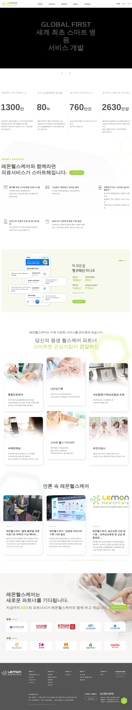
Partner (67, 671)
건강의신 (50, 682)
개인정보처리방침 (120, 671)
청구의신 (50, 685)
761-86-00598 (69, 700)
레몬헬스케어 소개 (34, 674)
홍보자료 (82, 680)
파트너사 (67, 674)
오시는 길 (31, 682)
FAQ (101, 674)
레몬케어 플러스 (52, 677)
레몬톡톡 (50, 680)
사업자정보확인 (119, 676)
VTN (129, 4)
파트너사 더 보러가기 (118, 607)
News (81, 671)
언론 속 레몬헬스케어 (86, 677)
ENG (123, 4)
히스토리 (31, 677)
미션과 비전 (32, 680)
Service (50, 671)
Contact (102, 671)
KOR (118, 4)
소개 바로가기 (76, 173)
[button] (70, 73)
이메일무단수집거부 (120, 674)
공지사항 (82, 674)
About (31, 671)
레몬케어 (50, 674)
